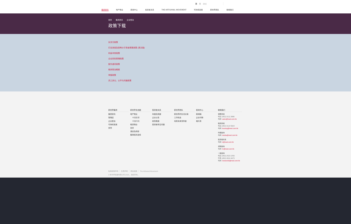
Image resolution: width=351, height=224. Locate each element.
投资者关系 (149, 10)
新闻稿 (198, 114)
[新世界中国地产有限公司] (171, 100)
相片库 (198, 121)
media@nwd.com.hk (229, 135)
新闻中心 (134, 10)
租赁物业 (133, 125)
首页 (110, 20)
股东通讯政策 (114, 64)
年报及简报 (156, 114)
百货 (132, 128)
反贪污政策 (113, 42)
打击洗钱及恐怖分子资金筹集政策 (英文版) (126, 48)
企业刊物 (199, 118)
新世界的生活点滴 (181, 114)
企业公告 (155, 118)
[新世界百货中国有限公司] (203, 100)
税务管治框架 (114, 69)
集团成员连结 (135, 135)
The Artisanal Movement (174, 10)
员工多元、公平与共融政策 (119, 80)
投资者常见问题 (158, 125)
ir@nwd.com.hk (228, 142)
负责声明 (124, 171)
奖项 (110, 128)
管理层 (111, 118)
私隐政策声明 (113, 171)
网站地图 (134, 171)
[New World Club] (219, 3)
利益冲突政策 (114, 53)
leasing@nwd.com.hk (230, 128)
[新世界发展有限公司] (144, 100)
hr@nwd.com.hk (228, 149)
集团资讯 (105, 10)
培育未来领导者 (180, 121)
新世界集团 (112, 110)
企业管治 (130, 20)
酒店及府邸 (134, 131)
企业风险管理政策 (116, 59)
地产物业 (119, 10)
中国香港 (135, 118)
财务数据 (155, 121)
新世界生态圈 (135, 110)
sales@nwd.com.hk (229, 119)
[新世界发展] (123, 4)
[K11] (211, 3)
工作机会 (177, 118)
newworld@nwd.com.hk (231, 161)
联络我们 (230, 10)
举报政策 (112, 75)
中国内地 (135, 121)
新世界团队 (214, 10)
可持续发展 (198, 10)
